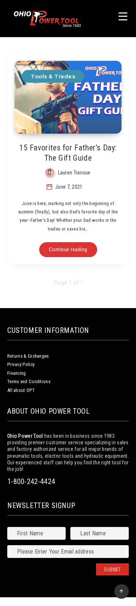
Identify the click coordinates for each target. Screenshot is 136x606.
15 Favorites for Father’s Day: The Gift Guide (68, 152)
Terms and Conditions (28, 381)
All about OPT (21, 390)
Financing (16, 373)
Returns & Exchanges (28, 356)
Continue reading (68, 249)
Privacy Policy (20, 364)
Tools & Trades (53, 76)
